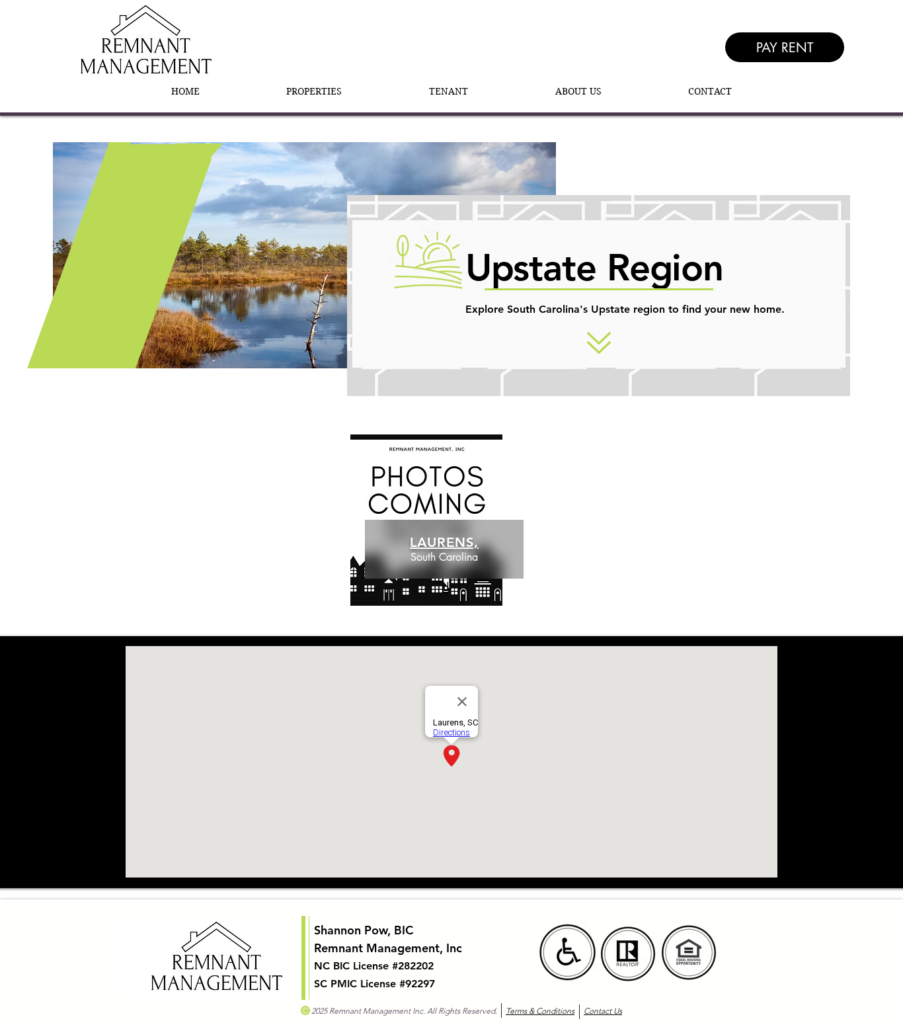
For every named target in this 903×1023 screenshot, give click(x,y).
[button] (314, 91)
